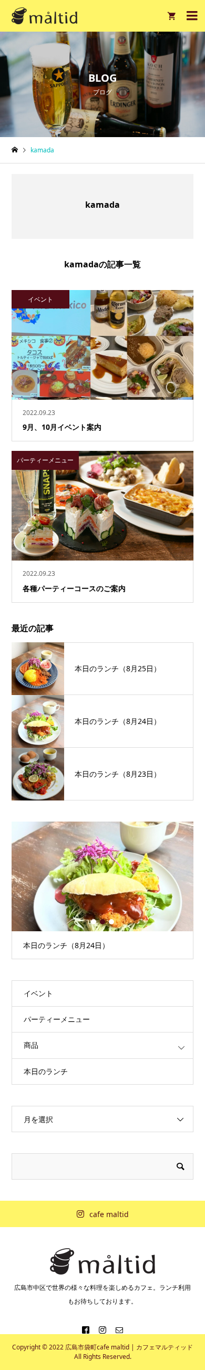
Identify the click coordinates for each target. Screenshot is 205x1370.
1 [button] (93, 921)
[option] (103, 890)
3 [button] (111, 921)
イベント (38, 993)
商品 (31, 1045)
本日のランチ (46, 1071)
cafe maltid (109, 1214)
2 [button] (102, 921)
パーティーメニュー (57, 1019)
